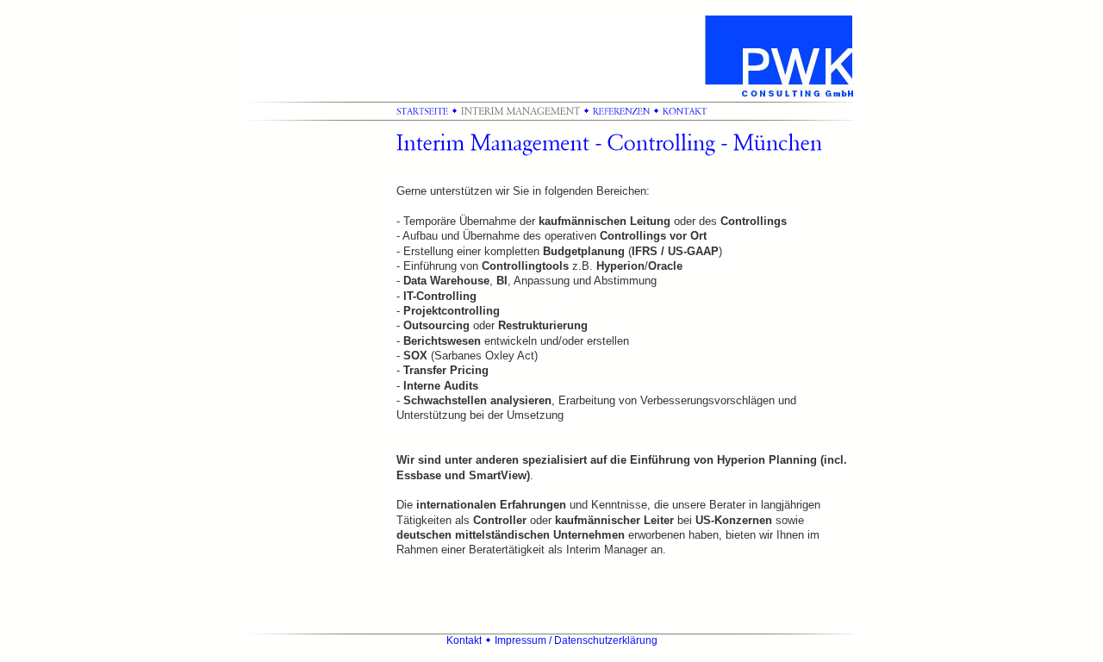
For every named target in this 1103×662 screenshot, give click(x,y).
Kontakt (464, 640)
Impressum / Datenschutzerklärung (576, 640)
